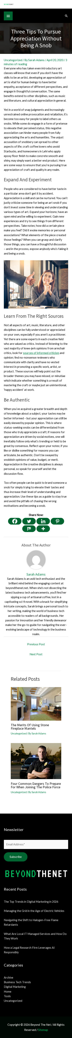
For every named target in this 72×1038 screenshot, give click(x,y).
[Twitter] (29, 521)
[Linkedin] (43, 521)
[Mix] (29, 528)
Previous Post (36, 644)
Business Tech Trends (17, 982)
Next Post (36, 654)
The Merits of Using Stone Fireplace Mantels (30, 727)
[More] (43, 528)
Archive (8, 977)
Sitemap (43, 1029)
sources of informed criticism (41, 353)
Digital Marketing (15, 986)
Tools (7, 996)
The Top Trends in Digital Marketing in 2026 (31, 901)
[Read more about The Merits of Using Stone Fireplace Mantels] (36, 703)
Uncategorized (13, 60)
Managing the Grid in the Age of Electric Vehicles (34, 910)
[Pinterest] (57, 521)
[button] (66, 16)
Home (7, 991)
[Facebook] (15, 521)
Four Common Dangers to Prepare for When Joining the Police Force (36, 785)
